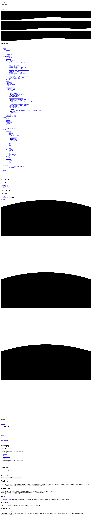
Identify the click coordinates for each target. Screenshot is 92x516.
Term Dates (8, 118)
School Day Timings (10, 57)
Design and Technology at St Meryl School (18, 67)
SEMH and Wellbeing (10, 92)
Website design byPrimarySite (10, 461)
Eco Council (8, 159)
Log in (4, 170)
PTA (7, 126)
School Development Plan (11, 89)
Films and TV (14, 111)
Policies (7, 81)
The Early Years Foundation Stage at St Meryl (18, 62)
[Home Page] (4, 2)
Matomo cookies (7, 499)
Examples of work (15, 95)
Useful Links (8, 127)
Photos (10, 160)
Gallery (7, 163)
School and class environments (17, 94)
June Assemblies (12, 150)
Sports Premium (9, 83)
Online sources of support (16, 100)
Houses (7, 156)
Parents (4, 117)
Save (12, 514)
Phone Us (6, 185)
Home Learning (9, 149)
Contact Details (9, 51)
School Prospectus (10, 87)
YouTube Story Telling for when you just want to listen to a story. (28, 110)
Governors (5, 165)
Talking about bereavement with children (20, 104)
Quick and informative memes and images (20, 99)
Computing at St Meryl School (15, 68)
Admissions (8, 59)
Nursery (10, 132)
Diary (10, 161)
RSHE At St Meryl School (14, 78)
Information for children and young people (18, 105)
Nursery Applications (10, 60)
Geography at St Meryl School (15, 72)
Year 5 (10, 146)
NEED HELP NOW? (13, 96)
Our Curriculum (9, 61)
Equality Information (10, 84)
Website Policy (6, 457)
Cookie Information (7, 455)
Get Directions (7, 187)
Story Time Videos (15, 140)
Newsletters (8, 121)
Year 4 (10, 145)
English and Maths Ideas (16, 135)
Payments (8, 123)
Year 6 (10, 148)
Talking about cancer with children (18, 103)
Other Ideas (13, 138)
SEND (7, 85)
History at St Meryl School (14, 71)
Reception (11, 133)
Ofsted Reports (9, 79)
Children (5, 129)
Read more (3, 199)
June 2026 (5, 197)
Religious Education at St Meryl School (17, 73)
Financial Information (10, 88)
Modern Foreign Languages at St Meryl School (19, 70)
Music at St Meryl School (14, 74)
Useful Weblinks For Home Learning (19, 142)
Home (4, 48)
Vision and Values (10, 53)
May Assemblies (12, 151)
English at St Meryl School (14, 63)
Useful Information (10, 124)
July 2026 (5, 196)
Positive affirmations (13, 106)
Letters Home (9, 122)
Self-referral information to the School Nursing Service (23, 101)
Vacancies (8, 55)
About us (5, 49)
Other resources (14, 112)
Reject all (3, 477)
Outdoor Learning (12, 155)
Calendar (8, 120)
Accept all (8, 477)
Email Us (6, 186)
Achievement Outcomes (11, 90)
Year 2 (10, 143)
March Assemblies (12, 154)
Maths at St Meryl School (14, 65)
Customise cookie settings (16, 477)
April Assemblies (12, 153)
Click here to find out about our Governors (15, 166)
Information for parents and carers (16, 98)
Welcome (8, 50)
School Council (9, 157)
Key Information (6, 56)
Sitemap (5, 454)
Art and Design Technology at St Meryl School (19, 76)
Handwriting (14, 139)
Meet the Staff (9, 54)
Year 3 (10, 144)
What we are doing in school (15, 93)
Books (12, 109)
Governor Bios (12, 167)
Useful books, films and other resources (17, 107)
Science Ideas (14, 137)
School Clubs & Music (11, 128)
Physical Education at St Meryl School (17, 77)
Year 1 (10, 134)
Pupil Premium (9, 82)
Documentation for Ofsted (11, 115)
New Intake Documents (11, 116)
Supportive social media (14, 113)
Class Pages (8, 131)
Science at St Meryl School (14, 66)
